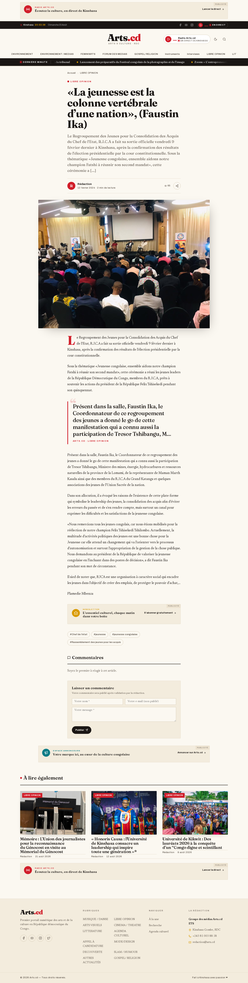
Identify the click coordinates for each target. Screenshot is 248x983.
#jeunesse (100, 634)
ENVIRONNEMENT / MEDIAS (57, 54)
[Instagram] (192, 25)
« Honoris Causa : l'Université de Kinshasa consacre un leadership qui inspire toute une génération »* (119, 845)
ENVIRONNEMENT (22, 54)
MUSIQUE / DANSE (95, 919)
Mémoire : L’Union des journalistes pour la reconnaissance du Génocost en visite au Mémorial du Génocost (52, 845)
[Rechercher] (224, 39)
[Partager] (177, 185)
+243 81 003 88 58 (205, 936)
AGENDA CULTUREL (121, 933)
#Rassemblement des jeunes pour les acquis (95, 642)
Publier (79, 730)
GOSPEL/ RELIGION (146, 54)
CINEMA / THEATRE (127, 925)
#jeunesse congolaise (124, 634)
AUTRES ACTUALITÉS (92, 960)
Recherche (155, 925)
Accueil (71, 73)
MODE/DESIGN (124, 942)
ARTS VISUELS (92, 925)
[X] (48, 938)
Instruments (172, 54)
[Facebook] (180, 25)
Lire (79, 857)
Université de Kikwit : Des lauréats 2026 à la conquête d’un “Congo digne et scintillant (192, 843)
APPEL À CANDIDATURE (93, 944)
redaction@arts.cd (204, 942)
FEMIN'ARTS (88, 54)
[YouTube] (186, 25)
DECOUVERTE (92, 952)
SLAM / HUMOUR (125, 952)
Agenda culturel (159, 931)
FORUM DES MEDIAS (115, 54)
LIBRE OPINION (216, 54)
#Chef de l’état (78, 634)
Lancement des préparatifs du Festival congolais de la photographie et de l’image (66, 62)
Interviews (193, 54)
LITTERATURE (92, 931)
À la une (154, 919)
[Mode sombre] (215, 39)
